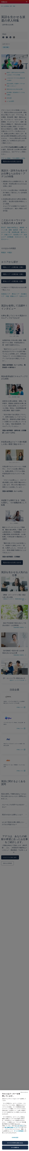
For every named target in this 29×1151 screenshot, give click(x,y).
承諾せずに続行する (24, 1092)
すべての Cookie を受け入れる (15, 1142)
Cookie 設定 (15, 1137)
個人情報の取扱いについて (12, 1127)
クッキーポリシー (20, 1125)
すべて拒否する (15, 1147)
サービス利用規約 (18, 1131)
